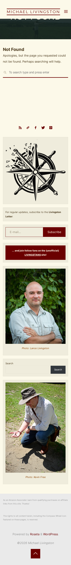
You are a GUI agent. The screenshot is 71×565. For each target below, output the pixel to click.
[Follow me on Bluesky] (27, 127)
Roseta (34, 534)
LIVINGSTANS (33, 254)
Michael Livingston (33, 11)
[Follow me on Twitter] (43, 127)
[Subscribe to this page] (20, 127)
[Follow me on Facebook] (35, 127)
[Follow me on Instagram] (50, 127)
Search (9, 363)
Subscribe (54, 232)
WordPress (50, 534)
